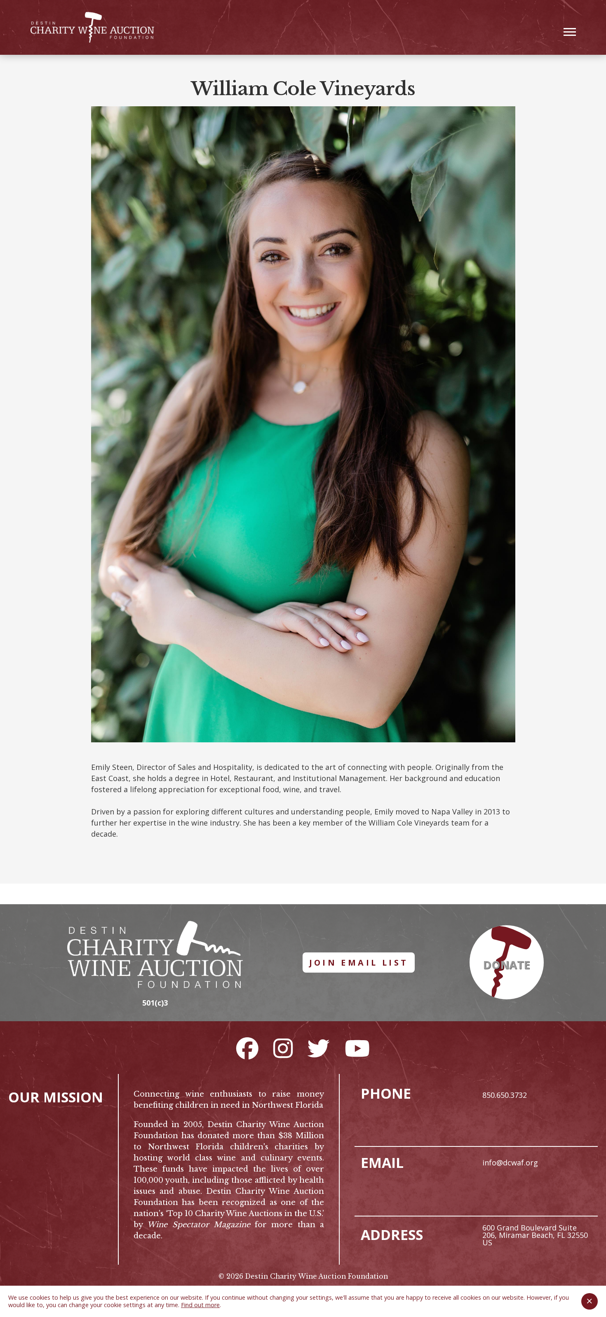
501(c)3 (155, 1002)
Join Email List (359, 962)
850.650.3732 (504, 1095)
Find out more (200, 1305)
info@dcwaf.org (510, 1162)
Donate (506, 964)
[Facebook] (247, 1048)
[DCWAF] (92, 27)
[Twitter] (318, 1048)
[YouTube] (357, 1048)
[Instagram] (283, 1048)
